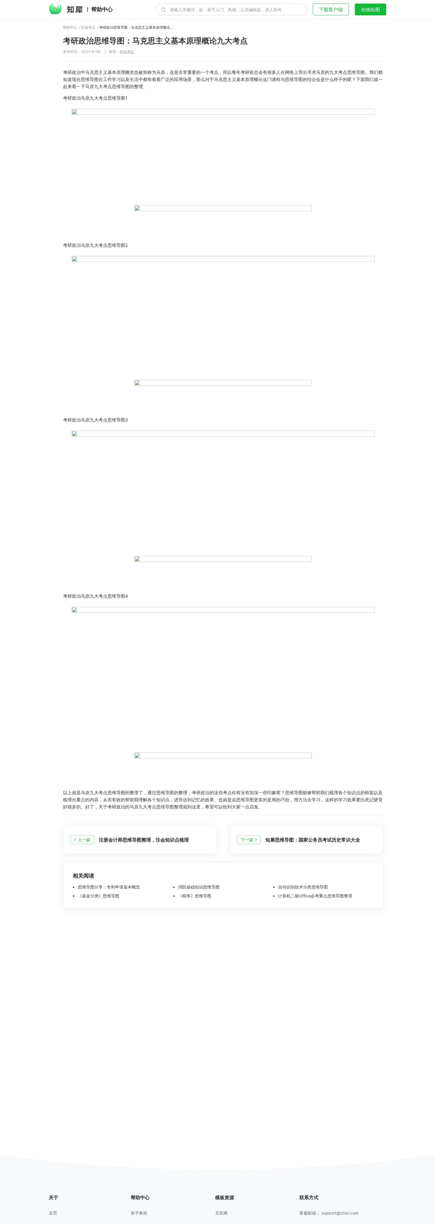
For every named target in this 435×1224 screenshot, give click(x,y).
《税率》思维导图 (194, 896)
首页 (53, 1213)
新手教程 (139, 1213)
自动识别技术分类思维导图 (302, 887)
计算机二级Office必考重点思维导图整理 (314, 896)
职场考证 (88, 27)
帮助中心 (102, 9)
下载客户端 (331, 9)
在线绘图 (370, 9)
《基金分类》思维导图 (98, 896)
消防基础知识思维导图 (198, 887)
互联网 (221, 1213)
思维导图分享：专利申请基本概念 (108, 887)
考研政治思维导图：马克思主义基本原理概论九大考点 (136, 27)
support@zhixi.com (340, 1212)
